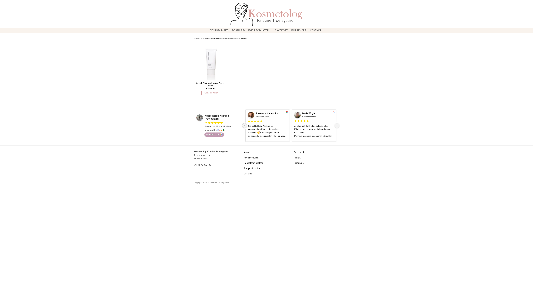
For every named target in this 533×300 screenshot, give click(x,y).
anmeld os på (212, 134)
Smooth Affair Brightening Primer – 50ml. (211, 84)
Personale (299, 163)
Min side (248, 173)
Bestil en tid (299, 152)
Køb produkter (258, 30)
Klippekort (298, 30)
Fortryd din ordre (252, 168)
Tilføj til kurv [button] (211, 93)
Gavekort (281, 30)
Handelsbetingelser (253, 163)
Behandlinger (219, 30)
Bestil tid (238, 30)
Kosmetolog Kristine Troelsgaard (216, 117)
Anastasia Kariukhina (267, 113)
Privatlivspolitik (251, 158)
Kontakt (315, 30)
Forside (197, 38)
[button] (195, 9)
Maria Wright (308, 113)
